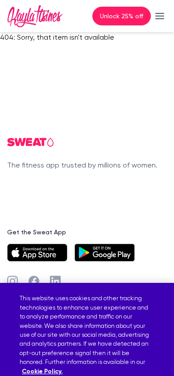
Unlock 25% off (121, 16)
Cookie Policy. (42, 371)
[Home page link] (35, 16)
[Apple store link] (37, 253)
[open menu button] (160, 16)
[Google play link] (105, 253)
